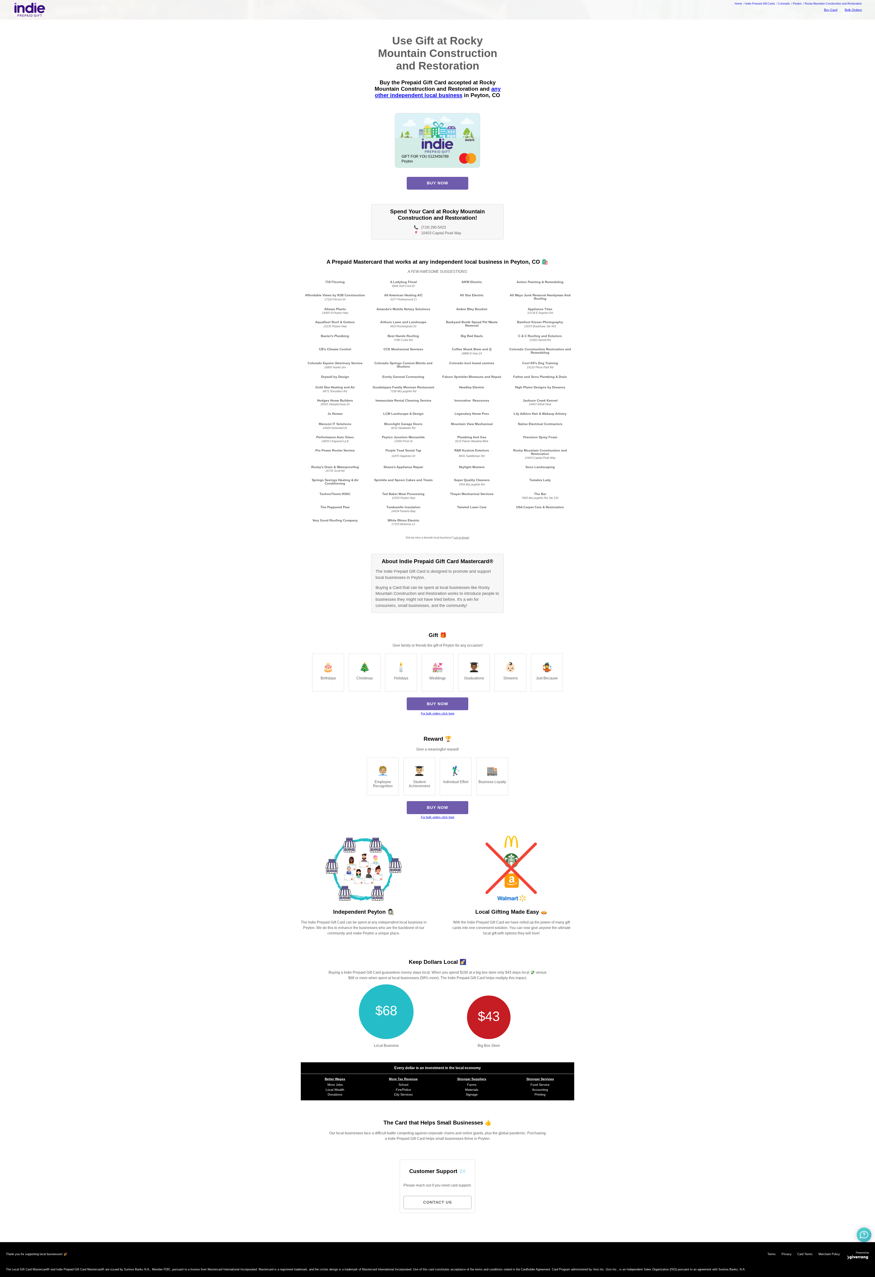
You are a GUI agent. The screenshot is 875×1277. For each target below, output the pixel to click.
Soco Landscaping (540, 467)
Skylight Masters (472, 467)
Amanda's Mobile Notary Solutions (403, 309)
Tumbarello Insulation (403, 507)
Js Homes (335, 413)
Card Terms (805, 1254)
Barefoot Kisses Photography (540, 322)
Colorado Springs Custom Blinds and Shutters (403, 364)
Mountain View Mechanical (472, 424)
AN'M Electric (471, 282)
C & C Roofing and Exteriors (540, 336)
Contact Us (437, 1202)
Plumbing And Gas (471, 437)
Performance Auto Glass (335, 437)
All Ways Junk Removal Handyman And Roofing (540, 297)
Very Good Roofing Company (335, 520)
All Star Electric (472, 295)
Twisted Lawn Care (471, 507)
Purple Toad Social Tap (403, 450)
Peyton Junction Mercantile (403, 437)
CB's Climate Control (335, 349)
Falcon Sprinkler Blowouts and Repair (471, 377)
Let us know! (461, 537)
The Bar (540, 494)
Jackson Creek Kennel (540, 400)
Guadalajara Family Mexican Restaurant (403, 387)
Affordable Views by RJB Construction (335, 295)
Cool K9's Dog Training (540, 363)
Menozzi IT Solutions (335, 424)
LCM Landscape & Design (403, 413)
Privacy (787, 1254)
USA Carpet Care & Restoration (540, 507)
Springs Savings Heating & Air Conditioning (335, 481)
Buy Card (830, 10)
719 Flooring (335, 282)
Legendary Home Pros (472, 413)
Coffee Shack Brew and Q (472, 349)
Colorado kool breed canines (471, 363)
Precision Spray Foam (540, 437)
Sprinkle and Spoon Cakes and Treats (403, 480)
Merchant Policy (829, 1254)
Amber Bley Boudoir (471, 309)
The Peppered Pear (335, 507)
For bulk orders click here (437, 713)
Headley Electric (471, 387)
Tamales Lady (540, 480)
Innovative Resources (471, 400)
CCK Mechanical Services (403, 349)
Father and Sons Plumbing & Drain (540, 377)
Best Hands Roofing (403, 336)
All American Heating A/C (403, 295)
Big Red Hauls (472, 336)
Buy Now (437, 183)
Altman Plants (335, 309)
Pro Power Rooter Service (335, 450)
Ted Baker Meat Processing (403, 494)
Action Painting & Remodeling (540, 282)
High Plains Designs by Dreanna (540, 387)
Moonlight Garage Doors (403, 424)
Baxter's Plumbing (335, 336)
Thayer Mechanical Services (472, 494)
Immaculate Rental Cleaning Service (403, 400)
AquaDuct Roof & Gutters (335, 322)
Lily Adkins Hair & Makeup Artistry (540, 413)
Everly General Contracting (403, 377)
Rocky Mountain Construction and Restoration (540, 452)
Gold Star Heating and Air (335, 387)
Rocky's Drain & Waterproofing (335, 467)
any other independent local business (438, 92)
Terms (771, 1254)
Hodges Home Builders (335, 400)
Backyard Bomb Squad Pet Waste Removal (472, 323)
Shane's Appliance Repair (403, 467)
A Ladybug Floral (403, 282)
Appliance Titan (540, 309)
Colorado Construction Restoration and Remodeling (540, 351)
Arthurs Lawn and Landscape (403, 322)
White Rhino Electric (403, 520)
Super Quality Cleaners (472, 480)
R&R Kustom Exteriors (471, 450)
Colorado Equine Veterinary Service (335, 363)
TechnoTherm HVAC (334, 494)
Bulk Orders (853, 10)
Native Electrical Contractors (540, 424)
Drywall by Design (335, 377)
